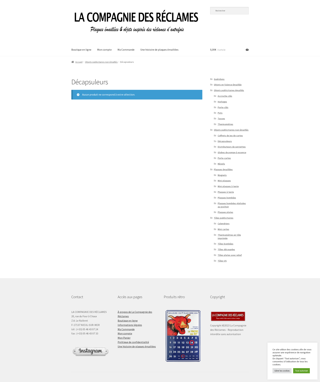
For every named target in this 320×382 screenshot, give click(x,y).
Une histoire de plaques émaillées (159, 49)
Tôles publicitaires (223, 217)
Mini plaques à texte (228, 186)
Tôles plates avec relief (230, 255)
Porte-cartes (224, 158)
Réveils (221, 163)
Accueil (78, 61)
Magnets (222, 175)
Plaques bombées (227, 197)
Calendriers (224, 223)
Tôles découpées (226, 249)
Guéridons (219, 79)
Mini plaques (224, 180)
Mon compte (104, 49)
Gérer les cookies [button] (282, 370)
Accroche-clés (225, 96)
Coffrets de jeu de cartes (230, 135)
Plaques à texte (226, 192)
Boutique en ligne (81, 49)
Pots (220, 112)
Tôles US (222, 260)
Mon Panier (124, 337)
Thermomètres (225, 124)
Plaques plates (225, 212)
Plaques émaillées (223, 169)
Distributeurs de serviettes (232, 146)
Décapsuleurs (225, 141)
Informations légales (130, 325)
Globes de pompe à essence (232, 152)
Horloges (222, 101)
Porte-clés (223, 107)
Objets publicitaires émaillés (229, 90)
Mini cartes (223, 229)
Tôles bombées (225, 243)
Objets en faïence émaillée (228, 84)
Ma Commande (126, 49)
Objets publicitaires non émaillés (101, 61)
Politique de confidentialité (133, 342)
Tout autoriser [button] (301, 370)
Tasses (221, 118)
